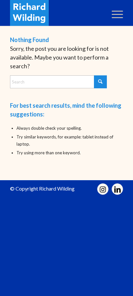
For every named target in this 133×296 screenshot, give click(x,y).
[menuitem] (114, 13)
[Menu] (114, 13)
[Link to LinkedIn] (117, 189)
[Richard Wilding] (55, 13)
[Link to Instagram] (102, 189)
